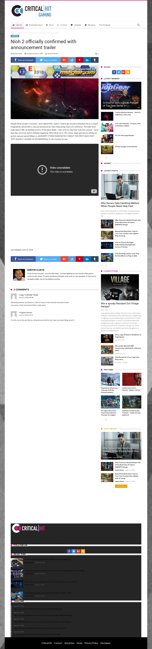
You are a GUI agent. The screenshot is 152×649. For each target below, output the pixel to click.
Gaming (19, 33)
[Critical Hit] (31, 4)
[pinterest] (79, 60)
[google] (64, 60)
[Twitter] (119, 72)
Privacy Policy (91, 643)
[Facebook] (114, 72)
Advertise (69, 643)
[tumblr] (95, 60)
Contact (58, 643)
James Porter (107, 457)
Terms (79, 643)
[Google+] (123, 72)
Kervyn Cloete (17, 53)
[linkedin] (87, 60)
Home (12, 33)
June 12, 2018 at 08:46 (26, 297)
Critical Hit (47, 643)
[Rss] (128, 72)
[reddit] (72, 60)
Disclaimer (105, 643)
